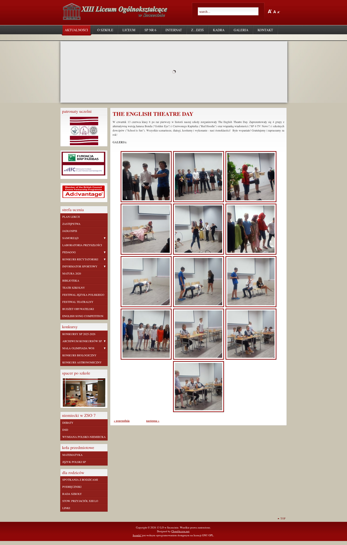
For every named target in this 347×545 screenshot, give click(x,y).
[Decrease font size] (278, 11)
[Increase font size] (270, 11)
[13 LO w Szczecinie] (116, 18)
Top (282, 518)
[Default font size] (274, 11)
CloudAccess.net (180, 531)
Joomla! (137, 535)
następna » (152, 421)
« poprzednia (122, 421)
